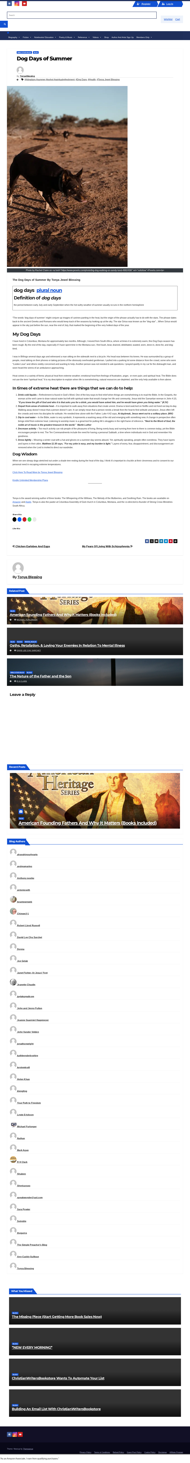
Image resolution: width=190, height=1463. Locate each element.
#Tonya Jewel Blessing (108, 79)
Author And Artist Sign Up (123, 37)
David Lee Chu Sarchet (29, 650)
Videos (96, 37)
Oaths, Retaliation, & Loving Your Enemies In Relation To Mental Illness (67, 645)
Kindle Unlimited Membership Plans (30, 480)
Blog (36, 52)
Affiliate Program (176, 1452)
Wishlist (168, 19)
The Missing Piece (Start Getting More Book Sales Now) (57, 1317)
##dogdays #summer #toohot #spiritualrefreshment (50, 79)
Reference (82, 37)
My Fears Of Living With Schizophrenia (106, 546)
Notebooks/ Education (44, 37)
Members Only (142, 37)
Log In (169, 4)
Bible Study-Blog (24, 52)
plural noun (49, 290)
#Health (92, 79)
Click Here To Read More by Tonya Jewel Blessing (37, 472)
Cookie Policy (150, 1452)
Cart (177, 19)
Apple (28, 502)
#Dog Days (81, 79)
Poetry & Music (65, 37)
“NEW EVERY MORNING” (32, 1347)
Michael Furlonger (27, 620)
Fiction (26, 37)
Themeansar (28, 1449)
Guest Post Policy (134, 1452)
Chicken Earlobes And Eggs (32, 546)
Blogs (19, 641)
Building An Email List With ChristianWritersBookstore (56, 1409)
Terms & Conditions (102, 1452)
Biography (12, 37)
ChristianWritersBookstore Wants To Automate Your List (58, 1378)
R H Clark (22, 681)
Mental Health (30, 641)
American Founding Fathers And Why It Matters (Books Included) (63, 615)
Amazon (17, 502)
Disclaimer (162, 1452)
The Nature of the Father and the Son (40, 676)
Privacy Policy (85, 1452)
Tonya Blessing (27, 76)
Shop (106, 37)
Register (145, 4)
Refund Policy (118, 1452)
